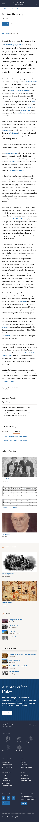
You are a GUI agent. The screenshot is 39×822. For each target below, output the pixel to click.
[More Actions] (12, 24)
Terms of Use (5, 816)
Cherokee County (8, 381)
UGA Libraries (19, 750)
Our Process (24, 775)
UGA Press (7, 741)
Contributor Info (25, 778)
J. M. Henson (13, 133)
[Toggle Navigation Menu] (3, 3)
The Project (24, 762)
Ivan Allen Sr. (13, 637)
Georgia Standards (7, 767)
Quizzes (4, 775)
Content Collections (7, 764)
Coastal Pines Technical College (19, 666)
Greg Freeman (5, 33)
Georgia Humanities (31, 741)
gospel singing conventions (19, 90)
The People (24, 764)
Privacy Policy (15, 816)
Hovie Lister (6, 479)
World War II (17, 219)
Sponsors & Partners (26, 767)
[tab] (6, 432)
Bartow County (31, 82)
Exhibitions (4, 778)
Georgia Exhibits (6, 783)
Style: (6, 402)
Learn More (7, 713)
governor (5, 327)
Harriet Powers (7, 603)
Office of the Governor (7, 750)
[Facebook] (3, 798)
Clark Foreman (13, 625)
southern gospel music (14, 45)
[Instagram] (8, 798)
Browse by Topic (6, 762)
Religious (19, 9)
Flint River (12, 631)
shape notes (6, 130)
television (23, 301)
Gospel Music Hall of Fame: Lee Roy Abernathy (16, 436)
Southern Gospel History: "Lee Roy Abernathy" (16, 440)
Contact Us (6, 803)
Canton (28, 107)
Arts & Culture (5, 9)
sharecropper (26, 110)
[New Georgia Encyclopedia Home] (19, 3)
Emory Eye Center (14, 660)
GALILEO (19, 741)
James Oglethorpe (8, 574)
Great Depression (11, 153)
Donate (24, 803)
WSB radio (14, 162)
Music (13, 9)
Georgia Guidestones (16, 620)
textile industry (20, 113)
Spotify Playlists (6, 780)
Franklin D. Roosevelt (16, 170)
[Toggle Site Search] (35, 3)
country (16, 159)
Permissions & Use (26, 780)
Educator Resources (7, 785)
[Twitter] (13, 798)
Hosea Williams (14, 672)
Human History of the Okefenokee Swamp (22, 654)
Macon (10, 356)
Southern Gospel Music (10, 508)
